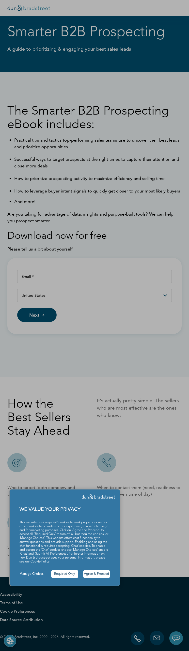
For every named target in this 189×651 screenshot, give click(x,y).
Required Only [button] (64, 574)
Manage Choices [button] (31, 574)
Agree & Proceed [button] (96, 574)
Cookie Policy (40, 561)
